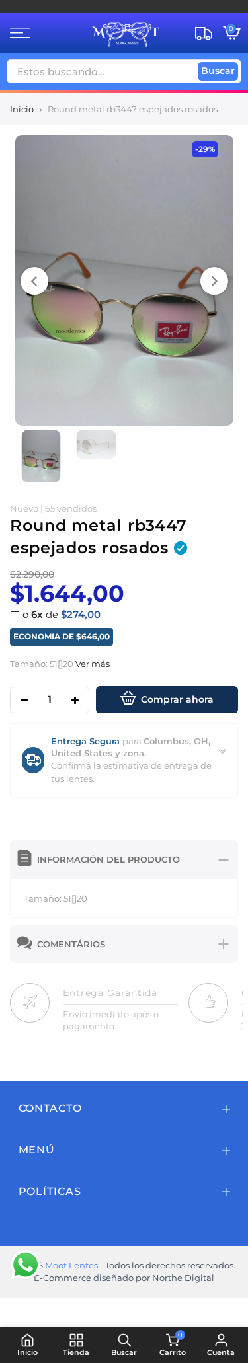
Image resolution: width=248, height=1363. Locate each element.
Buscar (218, 71)
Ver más (91, 663)
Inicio (22, 109)
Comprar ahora (177, 699)
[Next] (214, 281)
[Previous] (34, 281)
